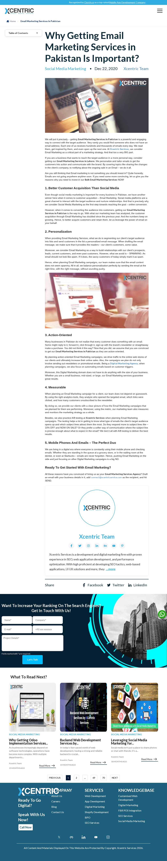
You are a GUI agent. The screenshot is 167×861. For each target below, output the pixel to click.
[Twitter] (80, 546)
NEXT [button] (115, 777)
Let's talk (32, 659)
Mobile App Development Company (116, 2)
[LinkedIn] (97, 546)
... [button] (85, 777)
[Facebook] (71, 546)
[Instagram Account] (108, 837)
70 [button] (103, 777)
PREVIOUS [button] (55, 777)
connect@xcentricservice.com (106, 477)
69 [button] (94, 777)
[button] (160, 10)
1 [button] (68, 777)
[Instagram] (88, 546)
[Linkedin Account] (84, 837)
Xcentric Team (136, 68)
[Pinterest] (122, 546)
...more (110, 569)
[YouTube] (114, 546)
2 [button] (76, 777)
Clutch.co (78, 2)
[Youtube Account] (96, 837)
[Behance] (105, 546)
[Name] (162, 615)
